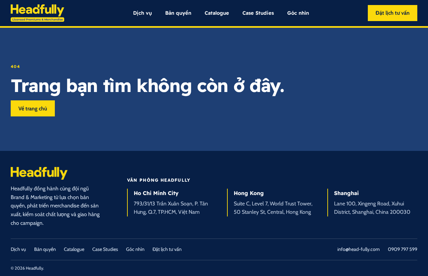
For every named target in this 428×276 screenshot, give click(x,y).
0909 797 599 (402, 249)
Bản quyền (178, 13)
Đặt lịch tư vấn (393, 13)
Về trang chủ (32, 108)
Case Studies (258, 13)
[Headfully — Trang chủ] (37, 13)
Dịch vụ (142, 13)
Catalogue (217, 13)
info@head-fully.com (358, 249)
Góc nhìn (298, 13)
